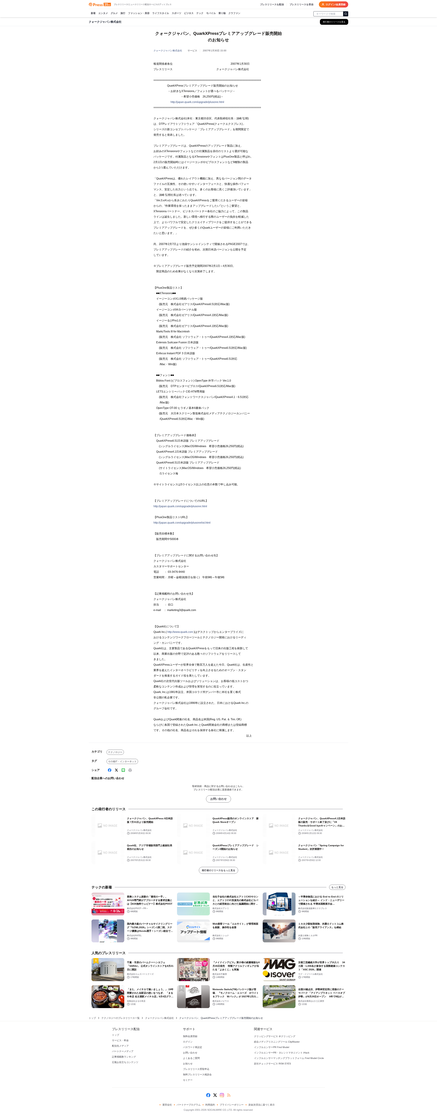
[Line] (123, 770)
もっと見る (337, 887)
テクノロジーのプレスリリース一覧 (120, 1018)
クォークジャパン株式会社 (167, 50)
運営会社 (167, 1104)
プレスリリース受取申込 (196, 1069)
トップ (92, 1018)
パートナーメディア (122, 1051)
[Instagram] (222, 1095)
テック (199, 13)
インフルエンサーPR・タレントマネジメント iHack (281, 1052)
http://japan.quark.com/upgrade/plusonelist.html (181, 522)
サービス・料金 (120, 1040)
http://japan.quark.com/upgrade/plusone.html (197, 102)
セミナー (188, 1080)
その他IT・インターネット (122, 761)
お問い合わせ (218, 798)
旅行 (123, 13)
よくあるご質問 (191, 1058)
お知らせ (188, 1063)
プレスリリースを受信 (301, 4)
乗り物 (222, 13)
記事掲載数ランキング (124, 1056)
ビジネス (189, 13)
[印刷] (130, 770)
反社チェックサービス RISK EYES (272, 1063)
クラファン (234, 13)
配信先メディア (120, 1045)
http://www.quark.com (180, 631)
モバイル (211, 13)
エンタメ (103, 13)
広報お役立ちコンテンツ (125, 1062)
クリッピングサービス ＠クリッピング (274, 1036)
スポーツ (176, 13)
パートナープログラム (189, 1104)
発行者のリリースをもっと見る (218, 870)
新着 (93, 13)
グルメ (114, 13)
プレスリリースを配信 (272, 4)
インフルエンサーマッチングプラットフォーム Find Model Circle (289, 1058)
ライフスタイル (160, 13)
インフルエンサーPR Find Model (271, 1047)
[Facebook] (109, 770)
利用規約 (210, 1104)
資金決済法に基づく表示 (261, 1104)
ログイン (188, 1041)
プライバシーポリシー (232, 1104)
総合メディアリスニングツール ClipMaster (277, 1041)
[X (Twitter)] (116, 770)
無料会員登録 (190, 1036)
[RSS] (229, 1095)
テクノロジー (115, 752)
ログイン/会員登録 (336, 4)
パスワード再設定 (192, 1047)
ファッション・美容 (139, 13)
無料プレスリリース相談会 (197, 1074)
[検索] (345, 13)
